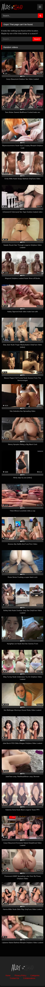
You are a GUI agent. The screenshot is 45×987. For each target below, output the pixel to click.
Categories (34, 975)
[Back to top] (37, 980)
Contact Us (14, 978)
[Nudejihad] (18, 7)
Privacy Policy (20, 975)
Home (8, 975)
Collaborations (29, 978)
